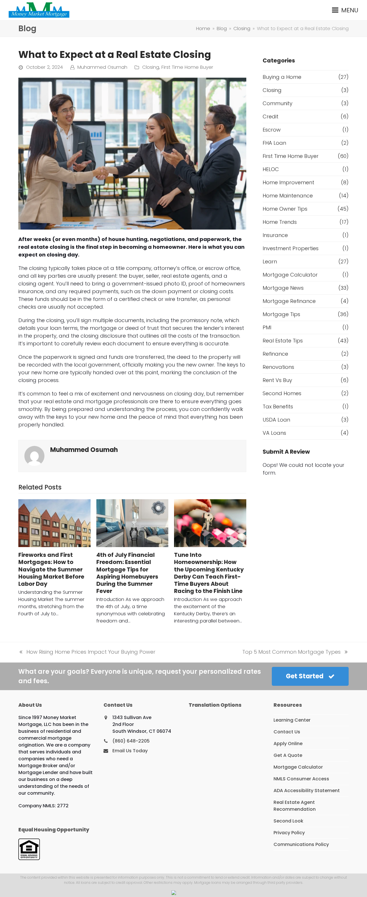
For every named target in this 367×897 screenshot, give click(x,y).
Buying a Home (282, 77)
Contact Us (287, 731)
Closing (150, 67)
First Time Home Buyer (187, 67)
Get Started (304, 676)
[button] (345, 10)
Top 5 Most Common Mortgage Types (291, 652)
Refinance (275, 353)
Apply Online (288, 743)
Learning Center (292, 720)
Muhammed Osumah (102, 67)
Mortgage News (283, 287)
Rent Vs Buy (277, 380)
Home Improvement (288, 182)
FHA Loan (274, 142)
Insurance (275, 235)
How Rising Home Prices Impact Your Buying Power (86, 652)
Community (277, 103)
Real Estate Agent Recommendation (295, 805)
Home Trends (280, 222)
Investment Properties (291, 248)
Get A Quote (288, 755)
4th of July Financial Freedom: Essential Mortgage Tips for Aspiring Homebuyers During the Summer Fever (127, 573)
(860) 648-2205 (131, 741)
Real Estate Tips (283, 340)
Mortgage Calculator (290, 274)
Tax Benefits (278, 406)
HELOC (271, 169)
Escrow (272, 129)
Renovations (278, 367)
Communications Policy (301, 844)
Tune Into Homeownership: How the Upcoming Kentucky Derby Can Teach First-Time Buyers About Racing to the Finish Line (209, 573)
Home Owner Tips (285, 208)
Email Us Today (130, 750)
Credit (270, 116)
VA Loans (274, 432)
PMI (267, 327)
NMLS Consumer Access (301, 778)
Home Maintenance (288, 195)
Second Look (288, 821)
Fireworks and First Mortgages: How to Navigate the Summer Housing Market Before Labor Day (51, 569)
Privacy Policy (289, 832)
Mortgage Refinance (289, 301)
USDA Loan (276, 419)
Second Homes (282, 393)
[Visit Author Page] (34, 455)
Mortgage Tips (281, 314)
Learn (270, 261)
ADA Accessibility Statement (307, 790)
